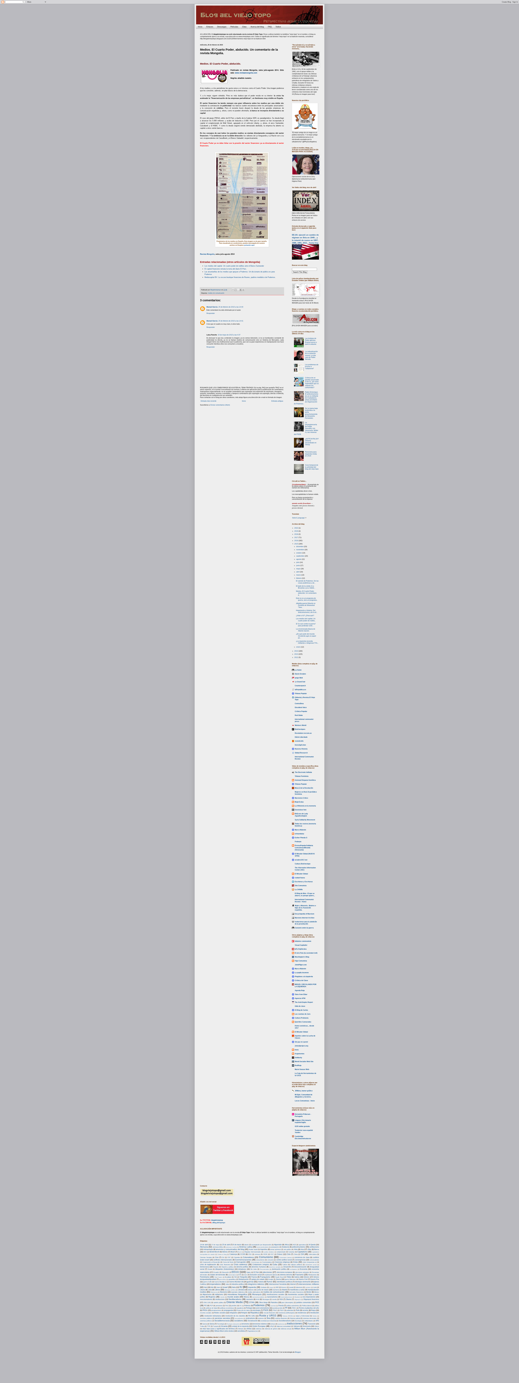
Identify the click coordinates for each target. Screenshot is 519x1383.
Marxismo (223, 1292)
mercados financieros (296, 1292)
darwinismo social (311, 1264)
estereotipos (232, 1275)
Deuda (210, 1269)
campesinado (281, 1252)
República (254, 1313)
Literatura (241, 1290)
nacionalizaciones (286, 1297)
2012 (296, 657)
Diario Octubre (300, 674)
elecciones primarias (302, 1272)
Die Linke (253, 1269)
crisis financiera (225, 1264)
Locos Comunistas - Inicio (305, 1101)
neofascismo (220, 1299)
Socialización (253, 1321)
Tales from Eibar (301, 994)
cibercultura (313, 1254)
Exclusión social (256, 1275)
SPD (317, 1321)
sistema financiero (281, 1318)
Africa (287, 1245)
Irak (205, 1287)
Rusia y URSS (268, 1315)
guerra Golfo (207, 1282)
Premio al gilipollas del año (309, 1308)
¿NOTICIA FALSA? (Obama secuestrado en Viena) (312, 442)
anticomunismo (298, 1247)
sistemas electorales (310, 1318)
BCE (205, 1252)
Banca (316, 1249)
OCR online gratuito (302, 1126)
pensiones (219, 1305)
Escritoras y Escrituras (304, 882)
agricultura (302, 1244)
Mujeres (211, 1297)
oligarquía (298, 1299)
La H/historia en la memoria (305, 806)
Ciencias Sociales (206, 1257)
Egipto (249, 1272)
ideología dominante (302, 1282)
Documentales (264, 1269)
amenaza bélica (218, 1247)
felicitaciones (312, 1275)
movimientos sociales (296, 1294)
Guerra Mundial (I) (220, 1282)
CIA (302, 1254)
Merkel (308, 1292)
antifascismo (314, 1247)
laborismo (299, 1287)
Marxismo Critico (301, 798)
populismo (240, 1308)
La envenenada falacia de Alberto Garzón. (305, 630)
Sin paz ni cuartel (301, 1042)
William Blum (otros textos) (224, 1331)
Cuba (275, 1264)
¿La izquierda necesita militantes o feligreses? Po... (307, 642)
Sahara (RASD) (288, 1316)
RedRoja (298, 1065)
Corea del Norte (228, 1262)
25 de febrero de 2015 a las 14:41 (230, 321)
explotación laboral (271, 1275)
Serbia (315, 1316)
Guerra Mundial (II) (236, 1282)
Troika (202, 1326)
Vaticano (297, 1326)
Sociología (298, 1321)
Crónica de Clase (301, 980)
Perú (226, 1305)
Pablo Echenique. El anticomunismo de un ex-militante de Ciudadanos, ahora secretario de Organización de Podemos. (306, 398)
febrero (299, 578)
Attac (309, 1249)
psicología (256, 1310)
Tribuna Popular (301, 693)
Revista (207, 254)
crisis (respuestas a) (310, 1262)
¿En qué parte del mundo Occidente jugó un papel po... (306, 636)
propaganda (228, 1310)
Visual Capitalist (301, 945)
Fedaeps (298, 842)
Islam (218, 1287)
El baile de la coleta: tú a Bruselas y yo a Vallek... (305, 587)
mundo (222, 1297)
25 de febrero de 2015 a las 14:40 (230, 307)
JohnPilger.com (301, 965)
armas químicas (275, 1249)
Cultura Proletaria (301, 1018)
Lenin (315, 1287)
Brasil (233, 1252)
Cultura (284, 1264)
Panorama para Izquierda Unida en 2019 (311, 454)
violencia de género (271, 1329)
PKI (240, 1305)
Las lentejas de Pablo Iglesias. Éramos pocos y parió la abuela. (311, 341)
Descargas (221, 27)
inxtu (297, 1050)
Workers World (300, 725)
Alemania (204, 1247)
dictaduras (242, 1269)
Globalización (243, 1279)
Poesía (281, 1306)
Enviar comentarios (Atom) (220, 405)
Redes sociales (220, 1313)
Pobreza (247, 1306)
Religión (244, 1313)
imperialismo (215, 1284)
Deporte (215, 1267)
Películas (234, 27)
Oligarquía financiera (311, 1299)
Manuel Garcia (212, 307)
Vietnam (240, 1329)
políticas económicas (227, 1308)
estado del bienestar (217, 1275)
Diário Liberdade (301, 737)
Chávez (279, 1254)
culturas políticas (296, 1264)
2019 (296, 531)
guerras (250, 1282)
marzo (298, 575)
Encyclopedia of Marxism (304, 914)
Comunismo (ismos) (285, 1257)
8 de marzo (237, 1245)
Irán (212, 1287)
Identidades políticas (284, 1282)
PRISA (204, 1310)
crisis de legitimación (208, 1265)
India (227, 1284)
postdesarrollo (277, 1308)
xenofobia (241, 1331)
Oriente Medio (234, 1302)
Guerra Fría (314, 1279)
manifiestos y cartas (297, 1290)
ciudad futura (300, 878)
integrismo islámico (256, 1284)
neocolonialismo (206, 1299)
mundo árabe (233, 1297)
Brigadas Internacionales (252, 1252)
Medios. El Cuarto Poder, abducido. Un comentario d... (306, 593)
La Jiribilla (299, 889)
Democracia (204, 1267)
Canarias (291, 1252)
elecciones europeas (284, 1272)
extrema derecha (286, 1275)
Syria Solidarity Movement (305, 820)
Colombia (237, 1257)
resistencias (301, 1313)
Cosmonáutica (267, 1262)
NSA (281, 1299)
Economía (303, 1269)
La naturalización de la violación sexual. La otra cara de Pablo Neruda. (311, 355)
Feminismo (204, 1277)
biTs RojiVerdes (301, 949)
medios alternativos (254, 1292)
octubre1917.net (301, 860)
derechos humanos (259, 1267)
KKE (277, 1287)
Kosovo (283, 1287)
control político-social (284, 1260)
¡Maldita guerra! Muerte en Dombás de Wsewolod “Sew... (305, 605)
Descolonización (300, 1267)
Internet (293, 1284)
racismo (305, 1310)
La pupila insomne (302, 973)
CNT (229, 1257)
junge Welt (299, 678)
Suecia (204, 1324)
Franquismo (265, 1277)
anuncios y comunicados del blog (230, 1249)
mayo (298, 569)
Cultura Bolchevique (302, 864)
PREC (294, 1308)
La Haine (298, 670)
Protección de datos (243, 1310)
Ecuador (216, 1272)
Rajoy (313, 1310)
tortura (273, 1324)
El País (256, 1272)
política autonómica (293, 1305)
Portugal (249, 1308)
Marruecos (214, 1292)
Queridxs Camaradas (303, 1022)
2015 (296, 544)
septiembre (300, 556)
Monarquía (257, 1294)
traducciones (294, 1323)
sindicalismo (250, 1318)
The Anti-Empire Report (304, 1002)
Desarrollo (287, 1267)
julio (298, 562)
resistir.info (299, 741)
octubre (299, 553)
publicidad (290, 1310)
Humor (269, 1282)
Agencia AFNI (300, 998)
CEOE (265, 1254)
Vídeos (316, 1326)
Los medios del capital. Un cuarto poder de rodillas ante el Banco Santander (234, 266)
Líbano (202, 1290)
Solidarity (298, 1058)
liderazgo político (230, 1290)
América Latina (245, 1247)
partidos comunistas (303, 1302)
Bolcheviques (300, 729)
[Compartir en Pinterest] (243, 290)
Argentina (263, 1249)
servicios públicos (206, 1318)
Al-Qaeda (312, 1245)
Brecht (240, 1252)
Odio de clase (300, 1006)
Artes (296, 1249)
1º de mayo (215, 1244)
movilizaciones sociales (275, 1294)
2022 (296, 528)
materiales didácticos (238, 1292)
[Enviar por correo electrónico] (233, 290)
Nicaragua (265, 1299)
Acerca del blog (257, 27)
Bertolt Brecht (214, 1252)
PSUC (275, 1310)
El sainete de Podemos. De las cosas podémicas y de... (307, 582)
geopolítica (232, 1279)
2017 (296, 537)
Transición (312, 1324)
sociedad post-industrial (268, 1321)
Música (246, 1297)
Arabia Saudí (253, 1249)
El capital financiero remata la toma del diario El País (225, 269)
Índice (278, 27)
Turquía (215, 1326)
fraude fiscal (279, 1277)
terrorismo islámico (260, 1324)
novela (274, 1299)
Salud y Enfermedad (303, 1316)
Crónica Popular (301, 711)
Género (306, 1277)
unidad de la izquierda (240, 1326)
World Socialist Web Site (304, 1061)
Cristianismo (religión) (260, 1265)
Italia (234, 1287)
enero (298, 647)
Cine (217, 1257)
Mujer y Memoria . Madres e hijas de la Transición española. (305, 908)
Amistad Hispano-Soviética (305, 780)
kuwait (291, 1287)
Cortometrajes (255, 1262)
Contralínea (299, 703)
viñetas (249, 1329)
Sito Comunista (301, 886)
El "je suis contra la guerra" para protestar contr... (306, 625)
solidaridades (308, 1321)
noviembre (300, 550)
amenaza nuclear (231, 1247)
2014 (296, 651)
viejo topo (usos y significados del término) (218, 1329)
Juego (271, 1287)
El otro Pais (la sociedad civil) (306, 953)
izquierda (252, 1287)
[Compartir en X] (238, 290)
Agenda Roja (300, 990)
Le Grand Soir (300, 682)
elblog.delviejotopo (218, 1222)
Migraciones (207, 1294)
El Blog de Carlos (301, 1010)
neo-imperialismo (309, 1297)
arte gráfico (287, 1249)
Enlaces (209, 27)
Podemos (259, 1305)
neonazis (249, 1299)
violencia (258, 1329)
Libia (210, 1290)
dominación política (279, 1269)
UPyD (272, 1326)
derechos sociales (274, 1267)
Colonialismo (248, 1257)
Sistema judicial (295, 1318)
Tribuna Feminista (301, 776)
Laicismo (308, 1287)
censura (257, 1254)
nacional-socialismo (258, 1297)
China (296, 1254)
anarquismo (275, 1247)
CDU (250, 1254)
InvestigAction (300, 745)
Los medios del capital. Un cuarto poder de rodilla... (306, 620)
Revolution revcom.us (303, 733)
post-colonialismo (262, 1308)
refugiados (233, 1313)
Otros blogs (263, 1302)
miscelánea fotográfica (237, 1294)
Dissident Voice (301, 707)
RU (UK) (251, 1316)
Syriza (212, 1324)
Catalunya (233, 1254)
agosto (299, 559)
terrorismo (245, 1324)
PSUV (282, 1310)
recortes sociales (205, 1313)
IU (241, 1287)
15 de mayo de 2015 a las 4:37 (229, 335)
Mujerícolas (299, 802)
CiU (223, 1257)
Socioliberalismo (285, 1321)
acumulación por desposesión (261, 1244)
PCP (211, 1305)
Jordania (263, 1287)
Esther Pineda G (301, 838)
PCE (317, 1302)
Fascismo (299, 1275)
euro (245, 1275)
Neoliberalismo (235, 1299)
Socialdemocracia (222, 1321)
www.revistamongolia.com (246, 72)
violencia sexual (286, 1329)
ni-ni (257, 1299)
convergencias (300, 1260)
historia (261, 1282)
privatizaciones (216, 1310)
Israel (225, 1287)
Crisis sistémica (240, 1264)
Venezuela (307, 1326)
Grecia (278, 1279)
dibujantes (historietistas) (224, 1269)
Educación (225, 1272)
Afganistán (278, 1245)
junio (298, 565)
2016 (296, 541)
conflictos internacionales (222, 1260)
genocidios (222, 1279)
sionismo (261, 1318)
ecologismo (293, 1269)
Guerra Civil (303, 1279)
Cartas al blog (222, 1254)
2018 (296, 534)
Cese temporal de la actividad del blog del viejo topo (312, 467)
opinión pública (218, 1302)
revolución (314, 1313)
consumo (270, 1260)
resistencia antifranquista (286, 1313)
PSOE (265, 1310)
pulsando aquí (249, 245)
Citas (244, 27)
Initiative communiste (303, 941)
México (316, 1292)
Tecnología (220, 1324)
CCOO (242, 1254)
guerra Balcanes (290, 1279)
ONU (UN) (207, 1302)
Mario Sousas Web (302, 1069)
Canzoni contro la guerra (304, 928)
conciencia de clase (302, 1257)
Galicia (297, 1277)
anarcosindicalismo (263, 1247)
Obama (288, 1299)
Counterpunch (300, 686)
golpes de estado (258, 1279)
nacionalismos (272, 1297)
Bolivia (224, 1252)
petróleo (234, 1305)
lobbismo (251, 1290)
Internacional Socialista (277, 1284)
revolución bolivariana (212, 1316)
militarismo (219, 1294)
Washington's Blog (302, 957)
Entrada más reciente (208, 401)
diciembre (300, 546)
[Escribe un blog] (235, 290)
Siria (268, 1318)
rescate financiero (269, 1313)
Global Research (301, 753)
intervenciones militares (309, 1284)
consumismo (260, 1260)
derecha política (242, 1267)
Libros (217, 1290)
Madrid (284, 1290)
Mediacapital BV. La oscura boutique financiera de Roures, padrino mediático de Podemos (239, 277)
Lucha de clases (262, 1290)
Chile (289, 1254)
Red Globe (299, 715)
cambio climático (269, 1252)
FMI (235, 1277)
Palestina (274, 1302)
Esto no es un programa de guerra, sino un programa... (307, 599)
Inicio (200, 27)
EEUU (235, 1272)
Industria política (238, 1284)
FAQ (270, 27)
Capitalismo (302, 1252)
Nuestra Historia (301, 749)
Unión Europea (258, 1326)
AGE (294, 1244)
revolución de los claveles (235, 1316)
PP (286, 1308)
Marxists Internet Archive (304, 918)
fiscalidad (228, 1277)
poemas (273, 1305)
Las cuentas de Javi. (303, 1014)
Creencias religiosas (282, 1262)
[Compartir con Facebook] (240, 290)
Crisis (295, 1262)
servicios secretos (222, 1318)
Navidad (297, 1297)
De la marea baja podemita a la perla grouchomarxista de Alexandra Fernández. (311, 413)
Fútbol (289, 1277)
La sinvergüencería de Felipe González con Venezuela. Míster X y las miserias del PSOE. (306, 428)
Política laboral (307, 1305)
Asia (302, 1249)
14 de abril (204, 1245)
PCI (205, 1306)
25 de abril (226, 1245)
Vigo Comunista (301, 961)
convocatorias (314, 1260)
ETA (239, 1275)
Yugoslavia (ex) (253, 1331)
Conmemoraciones (243, 1260)
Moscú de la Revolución (304, 788)
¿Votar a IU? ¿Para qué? (305, 616)
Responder (211, 313)
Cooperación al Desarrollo (211, 1262)
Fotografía (243, 1277)
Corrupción (241, 1262)
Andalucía (285, 1247)
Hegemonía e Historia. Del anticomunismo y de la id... (306, 611)
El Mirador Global (301, 874)
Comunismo (266, 1257)
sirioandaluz (299, 834)
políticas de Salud (211, 1308)
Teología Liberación (233, 1324)
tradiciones (281, 1324)
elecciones (267, 1272)
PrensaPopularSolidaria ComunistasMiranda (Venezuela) (304, 848)
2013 (296, 654)
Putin (298, 1310)
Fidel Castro (218, 1277)
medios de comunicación (216, 293)
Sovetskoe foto (300, 810)
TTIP (208, 1326)
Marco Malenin (300, 830)
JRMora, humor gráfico (303, 1091)
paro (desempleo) (287, 1302)
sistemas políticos (206, 1321)
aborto (246, 1244)
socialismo (238, 1321)
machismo (275, 1290)
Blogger (298, 1352)
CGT (272, 1254)
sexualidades (239, 1318)
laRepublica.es (300, 690)
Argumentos (299, 1054)
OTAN (251, 1302)
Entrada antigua (277, 401)
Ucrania (224, 1326)
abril (298, 572)
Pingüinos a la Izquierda (304, 976)
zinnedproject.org (301, 1046)
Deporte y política (227, 1267)
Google (270, 1279)
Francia (254, 1277)
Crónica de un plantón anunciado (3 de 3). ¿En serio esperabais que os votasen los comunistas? (312, 382)
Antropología (208, 1249)
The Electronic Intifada (303, 772)
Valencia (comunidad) (284, 1326)
